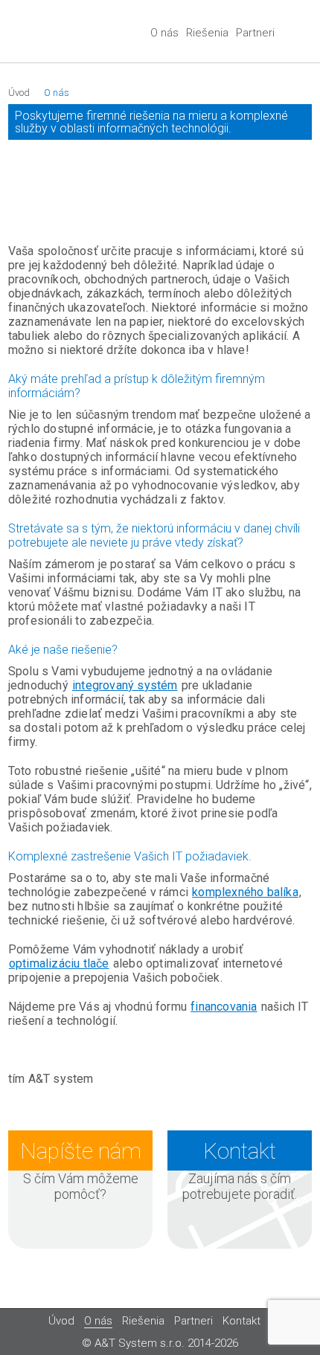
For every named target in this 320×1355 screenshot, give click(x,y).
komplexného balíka (245, 892)
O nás (164, 32)
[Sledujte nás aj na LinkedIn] (302, 38)
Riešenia (207, 32)
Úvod (19, 92)
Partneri (255, 32)
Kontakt (241, 1320)
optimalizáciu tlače (59, 963)
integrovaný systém (125, 685)
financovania (224, 1007)
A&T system (56, 33)
